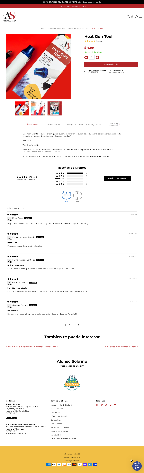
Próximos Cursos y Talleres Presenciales (72, 6)
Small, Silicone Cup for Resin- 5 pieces (120, 347)
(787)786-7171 (11, 413)
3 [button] (72, 325)
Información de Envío (59, 416)
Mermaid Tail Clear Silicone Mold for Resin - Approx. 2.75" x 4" (33, 347)
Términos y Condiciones (60, 427)
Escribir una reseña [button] (117, 178)
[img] (12, 215)
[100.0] (66, 195)
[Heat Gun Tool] (22, 108)
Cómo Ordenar (56, 424)
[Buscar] (128, 16)
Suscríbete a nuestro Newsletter (63, 439)
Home (43, 29)
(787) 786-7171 (93, 72)
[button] (132, 16)
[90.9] (77, 195)
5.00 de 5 (33, 177)
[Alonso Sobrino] (9, 16)
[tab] (32, 124)
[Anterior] (25, 124)
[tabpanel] (72, 144)
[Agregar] (97, 57)
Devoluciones (56, 420)
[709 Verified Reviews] (72, 392)
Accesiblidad (56, 435)
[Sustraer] (86, 57)
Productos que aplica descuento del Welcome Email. (68, 29)
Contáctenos (56, 412)
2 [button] (69, 325)
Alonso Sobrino (69, 454)
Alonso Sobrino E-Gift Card (61, 405)
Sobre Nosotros (57, 409)
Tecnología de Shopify (72, 366)
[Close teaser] (131, 461)
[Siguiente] (119, 124)
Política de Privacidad (59, 431)
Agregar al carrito (111, 64)
